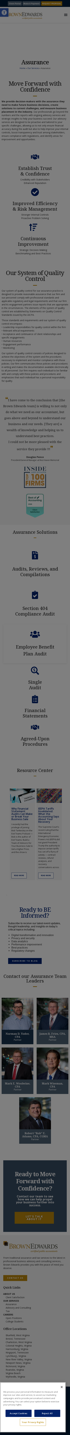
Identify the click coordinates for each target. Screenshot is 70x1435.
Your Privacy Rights (33, 1422)
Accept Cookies (18, 1413)
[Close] (61, 1387)
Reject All (47, 1413)
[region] (33, 1407)
